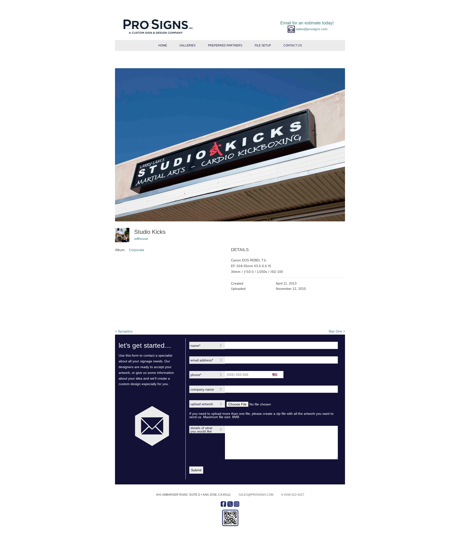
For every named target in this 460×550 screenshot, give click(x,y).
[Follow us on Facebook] (224, 506)
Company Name (202, 389)
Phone (195, 375)
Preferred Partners (225, 45)
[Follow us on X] (230, 506)
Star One (336, 331)
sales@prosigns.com (256, 494)
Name (195, 346)
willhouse (141, 239)
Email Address (201, 360)
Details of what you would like (201, 429)
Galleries (187, 45)
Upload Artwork (201, 404)
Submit (196, 470)
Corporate (136, 250)
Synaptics (123, 331)
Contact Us (292, 45)
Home (162, 45)
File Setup (263, 45)
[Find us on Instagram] (236, 506)
